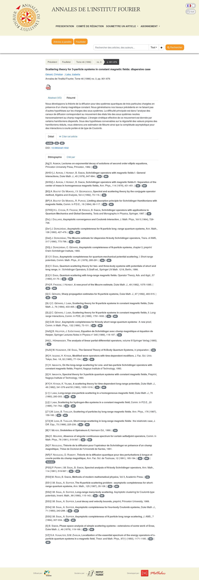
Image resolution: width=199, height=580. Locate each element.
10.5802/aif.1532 (60, 147)
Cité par (71, 157)
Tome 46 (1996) (83, 61)
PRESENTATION (65, 26)
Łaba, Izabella (72, 74)
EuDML (50, 143)
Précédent (52, 61)
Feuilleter (81, 41)
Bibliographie (55, 157)
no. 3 (99, 61)
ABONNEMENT (149, 26)
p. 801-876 (112, 61)
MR (62, 143)
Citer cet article (69, 136)
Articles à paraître (62, 41)
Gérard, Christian (54, 74)
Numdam (50, 462)
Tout (153, 47)
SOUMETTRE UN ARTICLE (121, 26)
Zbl (56, 143)
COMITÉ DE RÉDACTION (90, 26)
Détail (51, 136)
